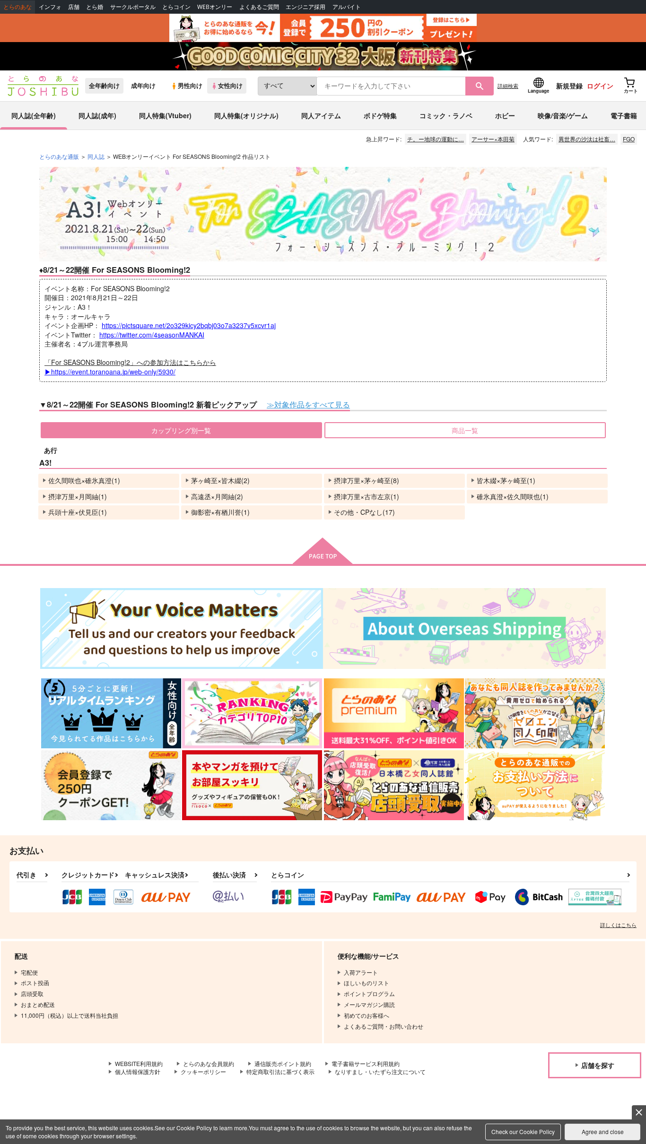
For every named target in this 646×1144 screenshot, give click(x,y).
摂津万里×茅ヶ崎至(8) (366, 480)
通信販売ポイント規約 (282, 1063)
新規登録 (569, 85)
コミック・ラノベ (445, 115)
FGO (629, 139)
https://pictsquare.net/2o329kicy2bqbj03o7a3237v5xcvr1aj (189, 325)
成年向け (143, 85)
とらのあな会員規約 (208, 1063)
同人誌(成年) (97, 115)
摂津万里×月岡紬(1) (77, 496)
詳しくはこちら (618, 924)
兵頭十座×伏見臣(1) (77, 512)
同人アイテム (321, 115)
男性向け (190, 85)
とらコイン (176, 7)
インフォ (50, 7)
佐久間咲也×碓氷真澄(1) (84, 480)
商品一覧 (465, 430)
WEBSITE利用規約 (139, 1063)
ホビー (505, 115)
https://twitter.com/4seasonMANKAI (151, 334)
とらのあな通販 (59, 156)
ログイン (600, 85)
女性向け (230, 85)
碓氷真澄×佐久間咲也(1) (513, 496)
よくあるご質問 (259, 7)
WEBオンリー (214, 7)
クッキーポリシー (203, 1071)
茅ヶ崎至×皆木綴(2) (220, 480)
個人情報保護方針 (137, 1071)
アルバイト (346, 7)
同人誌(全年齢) (33, 115)
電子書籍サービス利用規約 (366, 1063)
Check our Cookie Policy (523, 1131)
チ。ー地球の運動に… (435, 139)
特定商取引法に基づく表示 (280, 1071)
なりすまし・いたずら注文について (380, 1071)
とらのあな (17, 7)
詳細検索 (508, 85)
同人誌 (96, 156)
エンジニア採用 (305, 7)
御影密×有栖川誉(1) (220, 512)
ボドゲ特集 (380, 115)
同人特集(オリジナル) (246, 115)
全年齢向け (104, 85)
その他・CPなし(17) (364, 512)
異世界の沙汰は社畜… (587, 139)
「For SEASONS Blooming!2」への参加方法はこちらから (130, 366)
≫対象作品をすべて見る (308, 404)
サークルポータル (133, 7)
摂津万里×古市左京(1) (366, 496)
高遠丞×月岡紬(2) (217, 496)
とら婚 (94, 7)
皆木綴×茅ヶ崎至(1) (506, 480)
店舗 (73, 7)
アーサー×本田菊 (493, 139)
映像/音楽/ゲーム (563, 115)
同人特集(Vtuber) (165, 115)
